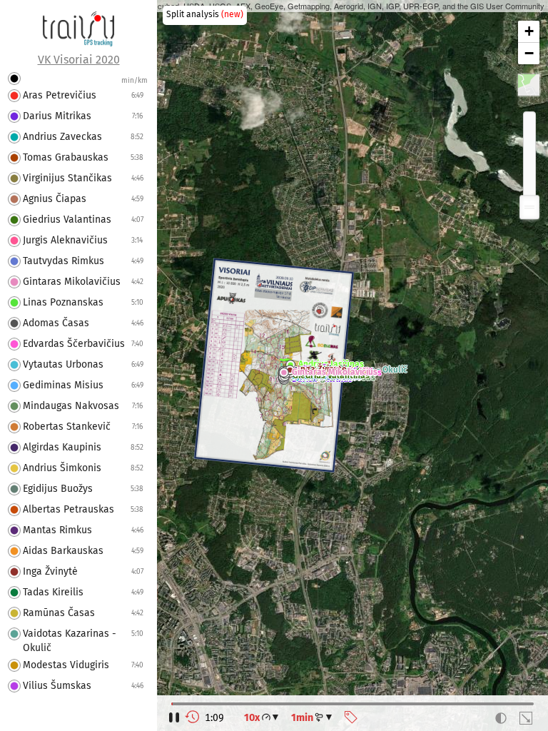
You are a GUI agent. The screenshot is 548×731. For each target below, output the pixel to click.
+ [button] (529, 31)
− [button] (529, 53)
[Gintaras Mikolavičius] (284, 373)
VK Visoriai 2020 (79, 60)
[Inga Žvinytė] (290, 372)
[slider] (529, 207)
